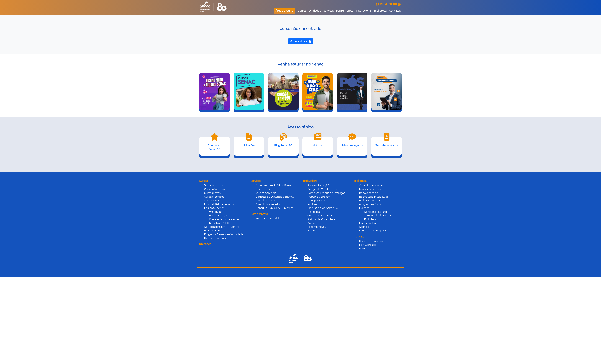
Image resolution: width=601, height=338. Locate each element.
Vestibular (215, 211)
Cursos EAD (211, 200)
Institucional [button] (364, 10)
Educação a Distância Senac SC (275, 196)
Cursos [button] (302, 10)
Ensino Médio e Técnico (219, 204)
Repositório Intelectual (373, 196)
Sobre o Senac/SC (318, 185)
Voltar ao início (299, 41)
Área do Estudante (267, 200)
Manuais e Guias (369, 223)
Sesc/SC (312, 230)
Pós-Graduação (218, 215)
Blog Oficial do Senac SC (322, 208)
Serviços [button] (328, 10)
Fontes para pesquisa (372, 230)
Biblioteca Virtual (369, 200)
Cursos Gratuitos (214, 189)
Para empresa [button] (344, 10)
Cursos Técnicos (214, 196)
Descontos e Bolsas (216, 238)
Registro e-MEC (219, 223)
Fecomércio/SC (316, 226)
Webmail (313, 223)
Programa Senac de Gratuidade (223, 234)
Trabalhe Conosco (318, 196)
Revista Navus (264, 189)
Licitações (313, 211)
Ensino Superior (214, 208)
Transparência (316, 200)
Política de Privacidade (321, 219)
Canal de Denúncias (371, 241)
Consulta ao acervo (371, 185)
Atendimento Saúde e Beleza (274, 185)
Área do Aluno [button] (284, 10)
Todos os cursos (214, 185)
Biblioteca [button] (380, 10)
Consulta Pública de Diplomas (274, 208)
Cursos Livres (212, 193)
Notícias (312, 204)
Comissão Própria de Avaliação (326, 193)
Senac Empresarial (267, 218)
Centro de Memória (319, 215)
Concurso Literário (375, 211)
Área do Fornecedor (268, 204)
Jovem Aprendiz (266, 193)
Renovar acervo (368, 193)
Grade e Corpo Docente (224, 219)
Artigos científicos (370, 204)
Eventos (364, 208)
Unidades (315, 10)
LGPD (362, 248)
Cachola (364, 226)
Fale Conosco (367, 244)
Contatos (395, 10)
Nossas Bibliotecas (370, 189)
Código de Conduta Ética (323, 189)
